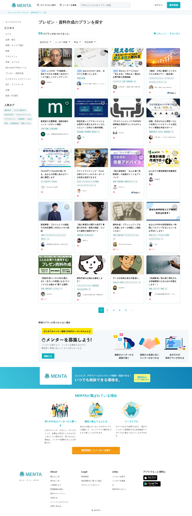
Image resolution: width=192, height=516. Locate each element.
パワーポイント (9, 119)
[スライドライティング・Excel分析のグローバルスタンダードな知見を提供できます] (91, 173)
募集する (48, 356)
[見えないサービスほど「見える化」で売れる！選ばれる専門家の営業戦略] (127, 72)
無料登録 (173, 5)
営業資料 (21, 119)
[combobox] (105, 5)
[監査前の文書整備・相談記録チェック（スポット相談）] (55, 122)
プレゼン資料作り (20, 110)
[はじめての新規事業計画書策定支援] (163, 173)
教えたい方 (55, 476)
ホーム (10, 12)
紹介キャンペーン (57, 493)
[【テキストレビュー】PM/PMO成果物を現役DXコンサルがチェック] (127, 122)
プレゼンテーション (23, 115)
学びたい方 (55, 481)
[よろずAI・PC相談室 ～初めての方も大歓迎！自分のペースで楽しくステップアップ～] (55, 72)
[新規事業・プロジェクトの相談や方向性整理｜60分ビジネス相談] (55, 227)
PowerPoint (8, 115)
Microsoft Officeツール (16, 67)
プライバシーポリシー (90, 485)
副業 (7, 51)
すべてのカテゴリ (13, 22)
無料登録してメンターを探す (96, 450)
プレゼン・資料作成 (14, 73)
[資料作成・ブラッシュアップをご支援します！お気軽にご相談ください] (127, 227)
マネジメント (11, 56)
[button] (140, 63)
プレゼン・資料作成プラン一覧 (34, 12)
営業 (6, 123)
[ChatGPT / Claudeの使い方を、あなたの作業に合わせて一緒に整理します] (55, 173)
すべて (8, 34)
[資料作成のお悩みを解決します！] (91, 279)
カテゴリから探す (48, 5)
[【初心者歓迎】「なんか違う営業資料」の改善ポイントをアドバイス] (127, 173)
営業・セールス (12, 62)
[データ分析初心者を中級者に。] (127, 279)
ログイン (158, 5)
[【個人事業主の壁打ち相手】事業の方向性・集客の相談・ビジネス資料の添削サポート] (91, 227)
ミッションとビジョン (59, 502)
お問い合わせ (55, 506)
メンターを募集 (69, 5)
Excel (29, 119)
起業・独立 (10, 39)
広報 (7, 90)
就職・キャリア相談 (14, 45)
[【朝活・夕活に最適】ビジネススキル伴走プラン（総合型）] (163, 72)
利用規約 (85, 476)
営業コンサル (26, 123)
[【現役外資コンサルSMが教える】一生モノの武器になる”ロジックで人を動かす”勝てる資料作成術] (55, 279)
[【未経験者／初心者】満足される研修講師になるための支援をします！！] (163, 279)
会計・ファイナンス (14, 84)
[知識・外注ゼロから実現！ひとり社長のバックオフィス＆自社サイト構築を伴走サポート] (163, 122)
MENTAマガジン (119, 489)
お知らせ (54, 497)
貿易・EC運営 (11, 95)
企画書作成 (14, 123)
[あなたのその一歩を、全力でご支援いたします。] (91, 72)
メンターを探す (118, 476)
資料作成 (7, 110)
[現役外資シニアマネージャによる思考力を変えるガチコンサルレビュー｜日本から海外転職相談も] (91, 122)
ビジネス (17, 12)
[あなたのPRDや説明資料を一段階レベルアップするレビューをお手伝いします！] (163, 227)
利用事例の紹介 (56, 489)
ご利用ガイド (55, 485)
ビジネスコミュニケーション (18, 79)
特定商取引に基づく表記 (91, 481)
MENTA (97, 510)
